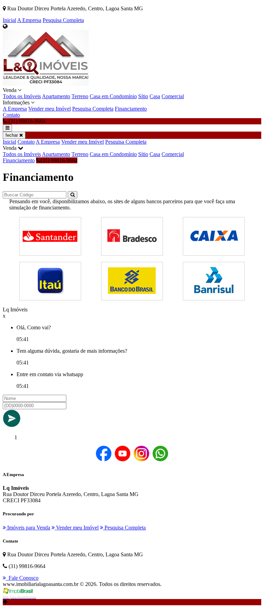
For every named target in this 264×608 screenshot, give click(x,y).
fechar (12, 135)
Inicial (9, 20)
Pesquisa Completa (63, 20)
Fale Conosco (22, 578)
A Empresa (29, 20)
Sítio (143, 96)
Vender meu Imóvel (49, 109)
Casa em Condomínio (113, 96)
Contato (11, 115)
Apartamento (56, 96)
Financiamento (131, 109)
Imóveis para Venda (28, 527)
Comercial (173, 96)
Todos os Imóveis (22, 96)
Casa (155, 96)
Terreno (80, 96)
